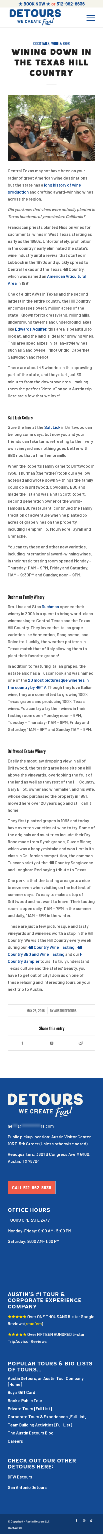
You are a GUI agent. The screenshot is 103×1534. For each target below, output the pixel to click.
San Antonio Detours (27, 1487)
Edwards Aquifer (30, 328)
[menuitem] (88, 17)
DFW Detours (20, 1476)
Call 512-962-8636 (31, 1187)
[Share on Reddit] (80, 1043)
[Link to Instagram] (84, 1520)
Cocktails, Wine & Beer (51, 43)
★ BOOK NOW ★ (34, 4)
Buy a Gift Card (21, 1392)
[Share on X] (51, 1043)
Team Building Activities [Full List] (40, 1424)
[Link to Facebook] (76, 1520)
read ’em (34, 1323)
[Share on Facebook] (22, 1043)
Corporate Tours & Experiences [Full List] (47, 1416)
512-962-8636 (70, 4)
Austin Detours (65, 1010)
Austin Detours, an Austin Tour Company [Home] (46, 1381)
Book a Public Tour (25, 1400)
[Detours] (43, 17)
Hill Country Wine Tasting (51, 947)
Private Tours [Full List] (30, 1408)
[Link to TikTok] (91, 1520)
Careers (15, 1440)
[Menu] (88, 17)
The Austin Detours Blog (31, 1432)
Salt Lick (52, 427)
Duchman (50, 606)
